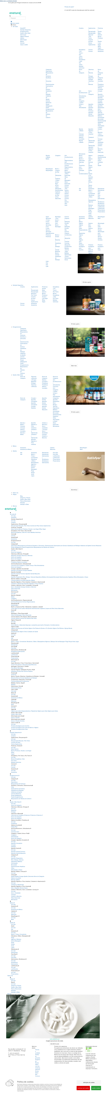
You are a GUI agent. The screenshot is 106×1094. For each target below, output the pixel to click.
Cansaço (100, 144)
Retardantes (101, 188)
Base (99, 218)
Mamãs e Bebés (81, 141)
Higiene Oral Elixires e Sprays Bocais (62, 628)
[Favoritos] (11, 21)
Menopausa (82, 154)
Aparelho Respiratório (101, 106)
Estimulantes (101, 205)
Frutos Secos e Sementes (48, 229)
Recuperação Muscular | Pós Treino (34, 293)
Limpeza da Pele (57, 194)
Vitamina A (34, 815)
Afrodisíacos (101, 203)
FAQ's (36, 1064)
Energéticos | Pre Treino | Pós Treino (82, 53)
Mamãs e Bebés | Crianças (22, 424)
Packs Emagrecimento (50, 108)
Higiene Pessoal (24, 36)
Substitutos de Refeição (73, 545)
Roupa (90, 212)
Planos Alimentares (25, 501)
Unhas (57, 182)
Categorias (49, 69)
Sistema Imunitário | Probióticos (45, 381)
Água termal (56, 184)
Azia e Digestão (15, 888)
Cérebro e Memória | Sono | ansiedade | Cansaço (100, 134)
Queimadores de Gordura (60, 545)
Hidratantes (58, 188)
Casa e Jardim (24, 44)
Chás (12, 787)
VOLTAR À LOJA (54, 1044)
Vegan (99, 48)
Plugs (89, 210)
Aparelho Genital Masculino (91, 114)
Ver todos (15, 26)
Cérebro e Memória (44, 437)
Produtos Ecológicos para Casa (19, 729)
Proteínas (48, 235)
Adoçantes (67, 245)
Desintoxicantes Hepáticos (57, 415)
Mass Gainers (100, 34)
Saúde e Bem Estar (25, 33)
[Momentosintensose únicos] (85, 466)
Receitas (22, 502)
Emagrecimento (24, 31)
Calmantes (31, 876)
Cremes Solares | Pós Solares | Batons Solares (67, 189)
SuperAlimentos (50, 233)
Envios (37, 1071)
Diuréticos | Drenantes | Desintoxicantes (50, 81)
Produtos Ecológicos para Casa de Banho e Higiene (91, 249)
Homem (67, 169)
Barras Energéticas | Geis (82, 59)
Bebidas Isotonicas (81, 67)
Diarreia (22, 888)
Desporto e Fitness (25, 497)
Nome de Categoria (22, 377)
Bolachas (57, 251)
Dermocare (23, 35)
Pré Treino (80, 63)
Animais (22, 43)
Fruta (47, 226)
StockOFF (23, 28)
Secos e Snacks (100, 229)
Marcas (15, 506)
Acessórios (101, 49)
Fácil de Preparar (67, 232)
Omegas (21, 876)
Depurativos (49, 71)
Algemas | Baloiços (33, 465)
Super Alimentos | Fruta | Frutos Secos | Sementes (48, 221)
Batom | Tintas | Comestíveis (91, 191)
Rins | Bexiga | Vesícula (100, 110)
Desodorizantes (102, 157)
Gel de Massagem (91, 207)
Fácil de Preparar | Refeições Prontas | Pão (67, 221)
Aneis (89, 213)
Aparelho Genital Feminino (90, 109)
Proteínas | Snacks (45, 287)
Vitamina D (28, 815)
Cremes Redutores (48, 101)
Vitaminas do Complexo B (18, 815)
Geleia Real (14, 827)
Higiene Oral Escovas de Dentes (90, 162)
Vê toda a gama (87, 282)
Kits (80, 188)
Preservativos (101, 210)
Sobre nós (15, 493)
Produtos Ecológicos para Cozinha (20, 726)
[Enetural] (17, 1046)
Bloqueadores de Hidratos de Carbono (49, 114)
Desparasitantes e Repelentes (29, 711)
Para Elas (99, 192)
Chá (47, 264)
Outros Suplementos (91, 43)
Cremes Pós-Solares (67, 200)
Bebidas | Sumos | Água (67, 249)
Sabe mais (74, 365)
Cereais (57, 255)
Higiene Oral (90, 156)
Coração (100, 101)
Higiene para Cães (81, 236)
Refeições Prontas (67, 227)
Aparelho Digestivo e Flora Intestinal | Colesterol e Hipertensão (34, 428)
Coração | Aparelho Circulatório (101, 93)
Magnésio (91, 78)
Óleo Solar (66, 204)
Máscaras (91, 218)
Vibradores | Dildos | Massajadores (35, 460)
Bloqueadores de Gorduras (25, 545)
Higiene (81, 223)
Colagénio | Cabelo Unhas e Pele (81, 103)
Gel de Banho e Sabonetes (82, 158)
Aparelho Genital (90, 105)
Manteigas (58, 226)
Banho (80, 155)
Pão (66, 230)
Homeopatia (101, 117)
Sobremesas (68, 258)
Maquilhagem (49, 169)
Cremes (90, 49)
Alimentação (23, 40)
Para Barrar (56, 224)
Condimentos (68, 246)
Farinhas (67, 243)
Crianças (81, 135)
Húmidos (100, 240)
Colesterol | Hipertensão (17, 583)
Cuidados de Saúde (33, 631)
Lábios (57, 187)
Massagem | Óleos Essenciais (67, 173)
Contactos (37, 1076)
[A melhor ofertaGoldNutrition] (91, 263)
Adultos (22, 38)
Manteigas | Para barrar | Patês (58, 219)
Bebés (47, 159)
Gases (26, 888)
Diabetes (100, 102)
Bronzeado (101, 119)
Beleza (22, 41)
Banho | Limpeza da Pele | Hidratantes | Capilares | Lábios (58, 174)
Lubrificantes (101, 207)
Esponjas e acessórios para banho (82, 165)
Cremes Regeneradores (69, 166)
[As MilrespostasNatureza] (85, 390)
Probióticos (101, 86)
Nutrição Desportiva (25, 30)
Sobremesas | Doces (68, 255)
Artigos (14, 494)
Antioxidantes (82, 107)
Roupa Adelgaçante (49, 105)
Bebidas (67, 253)
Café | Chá (47, 262)
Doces (66, 259)
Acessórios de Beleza (26, 449)
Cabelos (90, 216)
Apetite (13, 876)
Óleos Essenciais (100, 151)
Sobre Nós (36, 1073)
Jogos (90, 215)
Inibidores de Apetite (23, 354)
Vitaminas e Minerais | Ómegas (91, 73)
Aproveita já (74, 489)
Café (47, 266)
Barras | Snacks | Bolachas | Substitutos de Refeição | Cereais (58, 242)
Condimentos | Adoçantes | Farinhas (68, 238)
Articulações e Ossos (101, 126)
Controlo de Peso (90, 40)
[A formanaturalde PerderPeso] (85, 342)
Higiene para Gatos (81, 241)
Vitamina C (40, 815)
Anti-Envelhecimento (69, 163)
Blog (21, 496)
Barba (66, 170)
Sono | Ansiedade (100, 141)
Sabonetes (58, 198)
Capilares (57, 192)
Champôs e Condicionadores (51, 625)
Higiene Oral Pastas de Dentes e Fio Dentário (40, 628)
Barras (57, 253)
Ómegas (90, 79)
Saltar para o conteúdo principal (8, 1)
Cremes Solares (67, 196)
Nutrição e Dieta (24, 504)
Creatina (81, 28)
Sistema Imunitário (100, 88)
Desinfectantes (59, 190)
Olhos (99, 124)
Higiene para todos (81, 226)
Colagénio (57, 155)
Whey (99, 46)
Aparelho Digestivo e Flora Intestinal (90, 149)
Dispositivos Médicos (101, 115)
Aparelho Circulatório (101, 98)
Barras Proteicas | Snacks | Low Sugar (100, 40)
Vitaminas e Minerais (34, 385)
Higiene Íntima (100, 159)
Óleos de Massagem (16, 615)
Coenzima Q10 (15, 565)
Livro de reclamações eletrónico (38, 1067)
